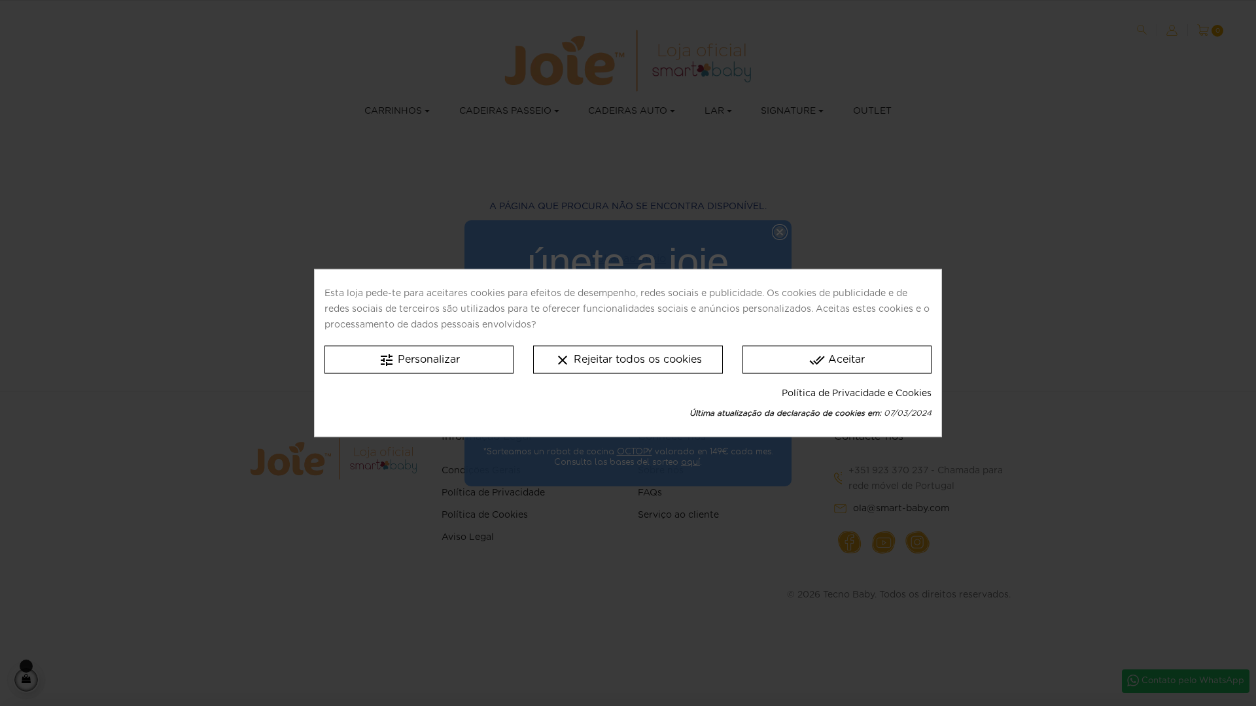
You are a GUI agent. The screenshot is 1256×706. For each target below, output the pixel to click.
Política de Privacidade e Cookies (857, 392)
